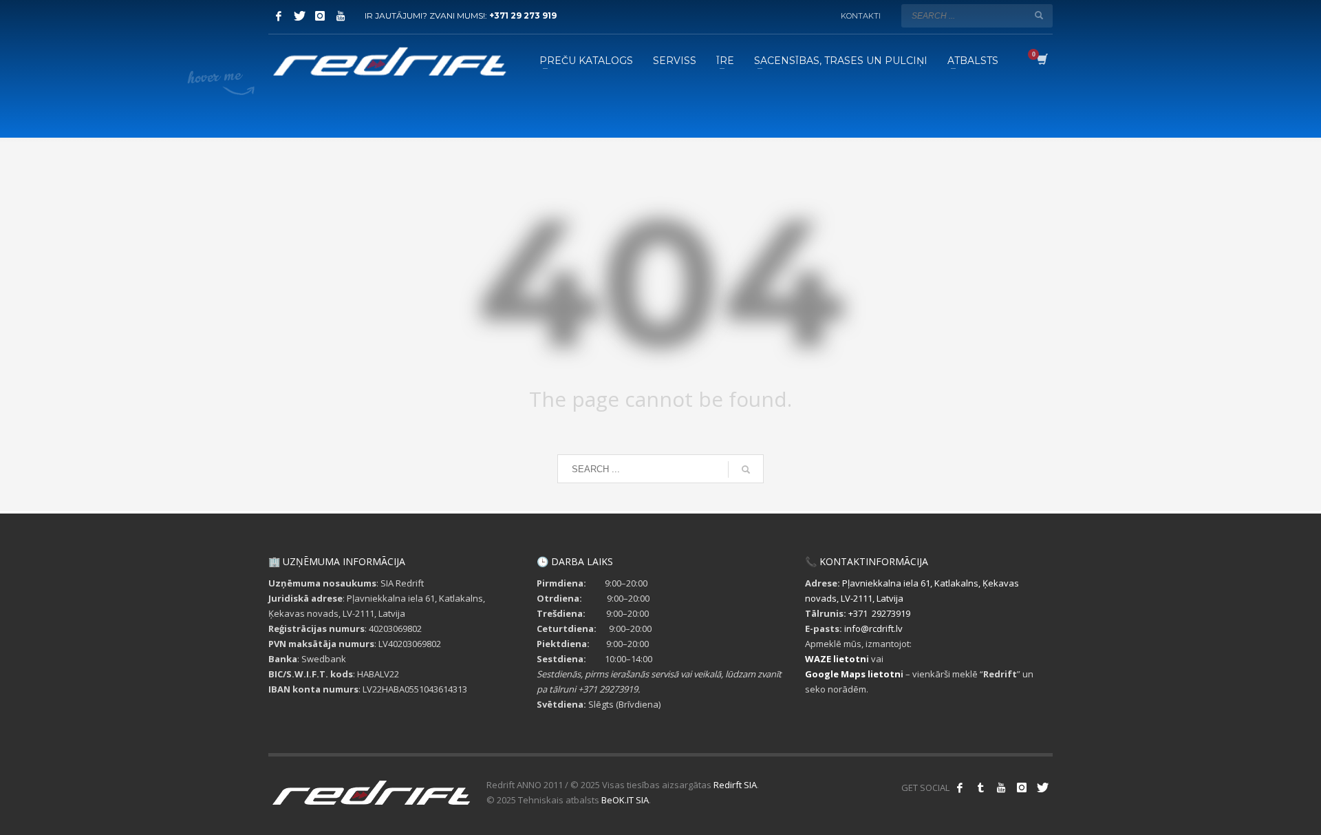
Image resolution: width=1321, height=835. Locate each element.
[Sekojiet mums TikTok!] (980, 787)
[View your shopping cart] (1041, 60)
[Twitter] (299, 16)
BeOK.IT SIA (625, 800)
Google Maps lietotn (853, 674)
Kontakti (861, 16)
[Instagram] (320, 16)
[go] (1039, 15)
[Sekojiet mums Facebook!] (959, 787)
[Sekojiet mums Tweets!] (1042, 787)
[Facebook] (278, 16)
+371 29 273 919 (523, 15)
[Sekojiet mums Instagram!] (1021, 787)
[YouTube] (340, 16)
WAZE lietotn (835, 659)
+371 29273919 (879, 613)
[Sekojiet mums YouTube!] (1001, 787)
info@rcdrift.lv (873, 628)
